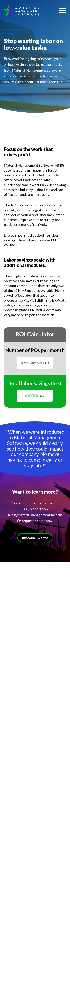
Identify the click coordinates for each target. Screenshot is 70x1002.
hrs (42, 396)
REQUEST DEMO (35, 538)
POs (46, 363)
